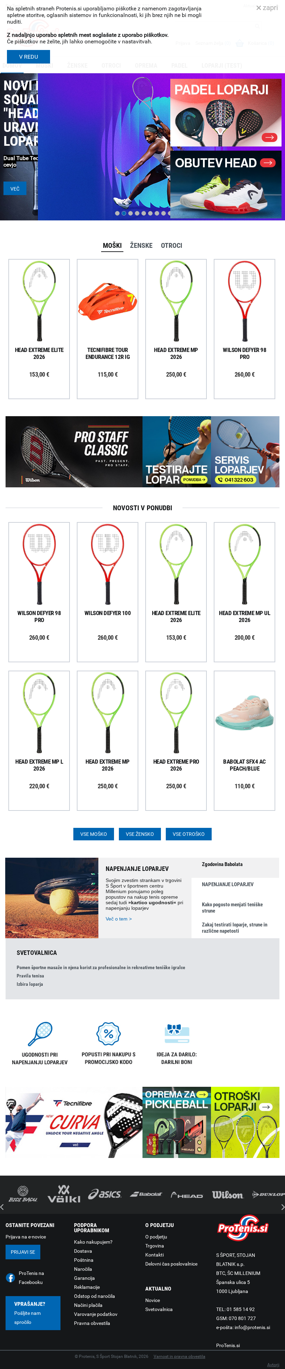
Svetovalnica (159, 1309)
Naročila (83, 1269)
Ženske (141, 245)
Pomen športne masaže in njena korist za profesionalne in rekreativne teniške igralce (101, 967)
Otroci (171, 245)
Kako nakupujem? (93, 1242)
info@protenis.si (252, 1327)
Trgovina (154, 1246)
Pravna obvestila (92, 1323)
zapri (269, 7)
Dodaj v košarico (44, 317)
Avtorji (273, 1364)
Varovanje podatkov (95, 1314)
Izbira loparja (30, 984)
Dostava (83, 1251)
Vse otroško (189, 834)
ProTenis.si (228, 1345)
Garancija (84, 1278)
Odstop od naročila (94, 1296)
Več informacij (44, 282)
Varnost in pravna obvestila (179, 1356)
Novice (152, 1300)
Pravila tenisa (30, 976)
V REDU (28, 56)
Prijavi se (23, 1252)
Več (14, 189)
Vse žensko (140, 834)
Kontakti (154, 1255)
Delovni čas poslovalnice (171, 1264)
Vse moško (93, 834)
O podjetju (156, 1237)
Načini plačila (88, 1305)
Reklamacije (87, 1287)
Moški (112, 245)
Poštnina (83, 1260)
